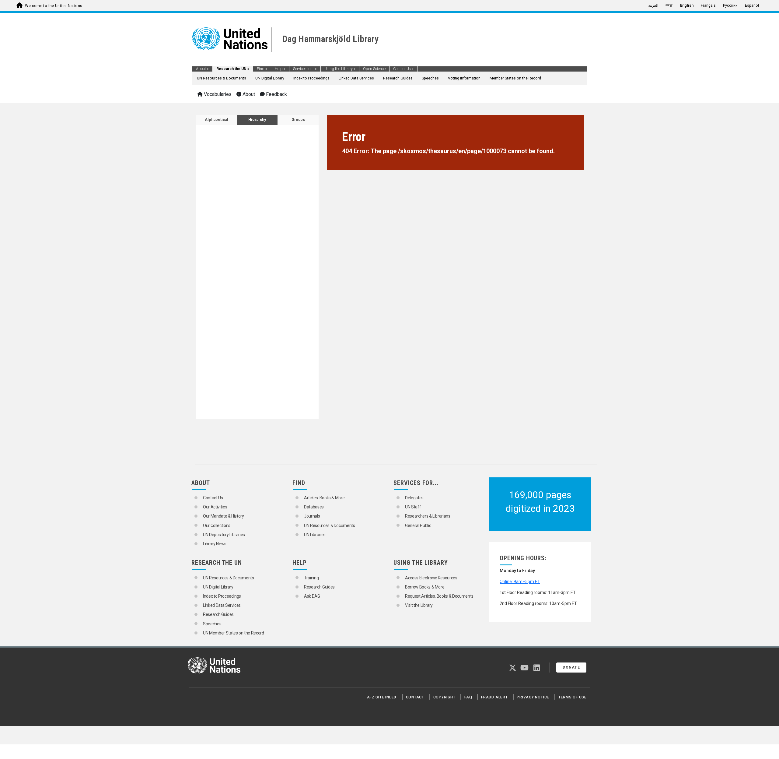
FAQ (468, 697)
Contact (415, 697)
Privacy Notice (533, 697)
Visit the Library (419, 605)
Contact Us (403, 69)
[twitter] (512, 668)
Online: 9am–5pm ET (520, 581)
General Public (418, 525)
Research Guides (398, 78)
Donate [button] (571, 667)
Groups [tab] (298, 120)
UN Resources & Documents (221, 78)
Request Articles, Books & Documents (439, 596)
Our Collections (216, 525)
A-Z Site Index (382, 697)
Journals (312, 516)
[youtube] (524, 668)
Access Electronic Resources (431, 577)
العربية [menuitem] (653, 5)
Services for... (305, 69)
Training (311, 577)
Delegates (414, 497)
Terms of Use (572, 697)
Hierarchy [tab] (257, 120)
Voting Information (464, 78)
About (202, 69)
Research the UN (232, 69)
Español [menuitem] (752, 5)
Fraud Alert (494, 697)
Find (262, 69)
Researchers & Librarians (427, 516)
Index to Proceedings (311, 78)
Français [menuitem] (708, 5)
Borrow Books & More (424, 587)
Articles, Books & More (324, 497)
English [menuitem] (686, 5)
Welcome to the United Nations (53, 6)
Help (280, 69)
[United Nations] (229, 38)
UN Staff (413, 506)
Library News (214, 543)
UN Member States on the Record (233, 633)
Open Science (374, 69)
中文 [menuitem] (669, 5)
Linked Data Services (356, 78)
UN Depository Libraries (224, 534)
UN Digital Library (269, 78)
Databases (314, 506)
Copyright (444, 697)
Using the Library (339, 69)
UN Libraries (315, 534)
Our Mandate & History (223, 516)
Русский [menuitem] (730, 5)
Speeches (430, 78)
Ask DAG (312, 596)
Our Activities (215, 506)
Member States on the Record (515, 78)
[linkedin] (536, 668)
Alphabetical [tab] (216, 120)
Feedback (276, 94)
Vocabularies (217, 94)
